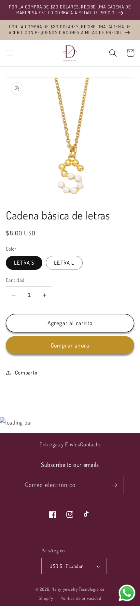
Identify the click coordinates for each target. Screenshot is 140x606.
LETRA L (64, 262)
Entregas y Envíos (59, 444)
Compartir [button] (26, 372)
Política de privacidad (81, 598)
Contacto (90, 444)
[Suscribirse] (114, 485)
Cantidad (15, 280)
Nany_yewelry (64, 589)
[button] (10, 53)
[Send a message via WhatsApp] (127, 593)
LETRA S (24, 262)
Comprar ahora (70, 345)
